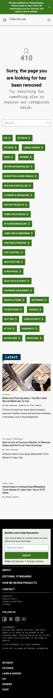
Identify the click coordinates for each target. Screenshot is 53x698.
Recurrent (14, 644)
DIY (4, 678)
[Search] (48, 123)
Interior (6, 394)
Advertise (7, 596)
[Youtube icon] (24, 619)
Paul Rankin (36, 405)
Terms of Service (14, 561)
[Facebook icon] (4, 619)
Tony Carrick (11, 449)
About (6, 570)
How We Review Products (19, 582)
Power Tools (8, 483)
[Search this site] (49, 20)
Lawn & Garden (11, 673)
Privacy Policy (36, 3)
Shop (5, 689)
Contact (8, 589)
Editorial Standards (17, 576)
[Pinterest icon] (11, 619)
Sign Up (26, 555)
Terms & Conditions (12, 602)
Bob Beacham (11, 405)
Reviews (7, 684)
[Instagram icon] (17, 619)
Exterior (7, 668)
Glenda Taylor (12, 497)
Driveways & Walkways (12, 439)
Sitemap (6, 604)
